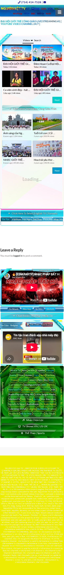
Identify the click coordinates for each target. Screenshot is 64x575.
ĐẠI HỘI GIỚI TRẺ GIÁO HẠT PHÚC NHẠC (28, 63)
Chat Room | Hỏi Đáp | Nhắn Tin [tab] (34, 315)
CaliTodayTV (16, 384)
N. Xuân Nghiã (48, 404)
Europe (50, 370)
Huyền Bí (14, 413)
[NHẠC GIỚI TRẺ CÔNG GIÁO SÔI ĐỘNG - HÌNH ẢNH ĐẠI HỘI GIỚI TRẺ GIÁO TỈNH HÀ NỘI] (16, 149)
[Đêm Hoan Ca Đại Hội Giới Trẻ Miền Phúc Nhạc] (47, 53)
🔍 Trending (59, 324)
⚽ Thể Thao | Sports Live (39, 324)
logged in (17, 255)
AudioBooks (32, 404)
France (52, 408)
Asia (24, 370)
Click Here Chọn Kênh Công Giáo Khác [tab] (34, 108)
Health (32, 380)
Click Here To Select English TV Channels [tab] (34, 213)
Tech (42, 375)
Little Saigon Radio (45, 394)
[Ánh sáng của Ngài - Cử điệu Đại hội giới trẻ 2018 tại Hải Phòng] (16, 122)
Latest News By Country (61, 401)
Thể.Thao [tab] (37, 219)
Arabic (31, 370)
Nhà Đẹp (27, 309)
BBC (44, 384)
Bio (45, 380)
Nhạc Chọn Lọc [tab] (34, 419)
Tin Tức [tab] (6, 219)
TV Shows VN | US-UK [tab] (35, 426)
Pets (40, 380)
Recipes (23, 380)
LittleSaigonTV (30, 389)
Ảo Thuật (50, 413)
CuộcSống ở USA (17, 408)
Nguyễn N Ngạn (16, 404)
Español (40, 370)
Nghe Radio (59, 38)
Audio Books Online (2, 393)
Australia (42, 408)
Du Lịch (50, 309)
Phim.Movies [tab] (48, 219)
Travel (14, 380)
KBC (53, 389)
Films (20, 375)
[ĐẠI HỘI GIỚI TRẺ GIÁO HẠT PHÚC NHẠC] (16, 53)
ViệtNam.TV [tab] (16, 219)
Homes (28, 375)
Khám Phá (38, 413)
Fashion (50, 375)
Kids (51, 380)
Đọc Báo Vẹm (48, 399)
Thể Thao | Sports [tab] (35, 432)
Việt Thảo (26, 399)
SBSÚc (51, 384)
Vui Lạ (36, 399)
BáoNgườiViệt (32, 384)
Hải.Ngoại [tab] (27, 219)
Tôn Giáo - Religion (9, 325)
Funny (13, 375)
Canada (32, 408)
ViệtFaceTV (14, 389)
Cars (36, 375)
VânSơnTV (14, 399)
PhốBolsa (45, 389)
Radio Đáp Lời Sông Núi (21, 394)
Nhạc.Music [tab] (58, 219)
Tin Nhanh (13, 309)
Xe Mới (38, 309)
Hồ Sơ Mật (26, 413)
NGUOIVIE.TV (27, 482)
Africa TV (15, 370)
